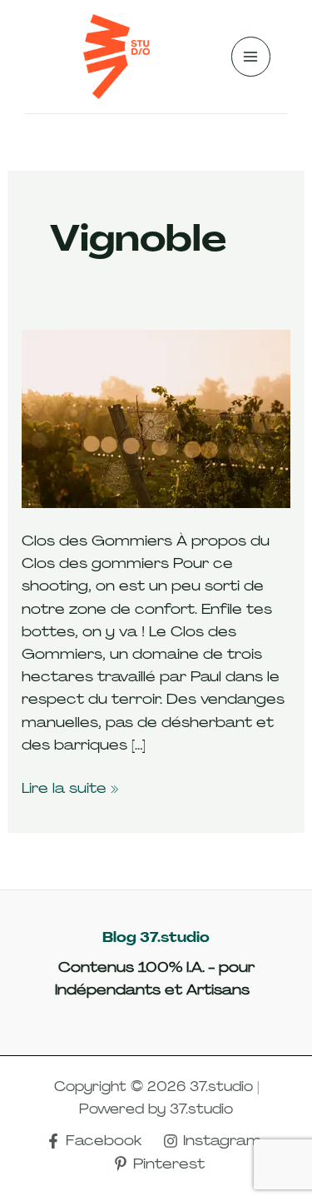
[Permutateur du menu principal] (251, 57)
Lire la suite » (70, 787)
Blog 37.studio (156, 937)
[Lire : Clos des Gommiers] (156, 418)
